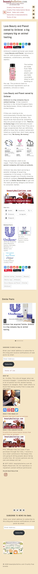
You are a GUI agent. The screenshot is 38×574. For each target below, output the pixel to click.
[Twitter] (33, 10)
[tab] (15, 340)
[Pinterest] (33, 17)
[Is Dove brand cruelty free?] (10, 256)
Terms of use (10, 370)
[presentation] (19, 312)
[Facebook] (33, 7)
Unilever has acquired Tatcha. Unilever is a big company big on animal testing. (18, 327)
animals (19, 276)
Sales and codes (18, 12)
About (9, 12)
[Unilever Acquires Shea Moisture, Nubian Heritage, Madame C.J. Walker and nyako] (10, 234)
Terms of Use (11, 17)
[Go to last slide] (5, 321)
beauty (26, 276)
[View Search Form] (4, 12)
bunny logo (8, 279)
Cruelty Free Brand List (15, 7)
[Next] (33, 321)
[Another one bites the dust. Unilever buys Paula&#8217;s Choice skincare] (24, 230)
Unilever (7, 286)
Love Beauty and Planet (12, 283)
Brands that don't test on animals (15, 416)
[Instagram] (33, 14)
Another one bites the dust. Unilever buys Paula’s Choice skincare (24, 238)
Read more (7, 407)
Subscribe (8, 364)
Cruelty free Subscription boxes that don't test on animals (17, 433)
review (24, 283)
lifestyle (17, 279)
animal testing (9, 276)
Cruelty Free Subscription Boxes (18, 10)
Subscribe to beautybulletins (17, 14)
